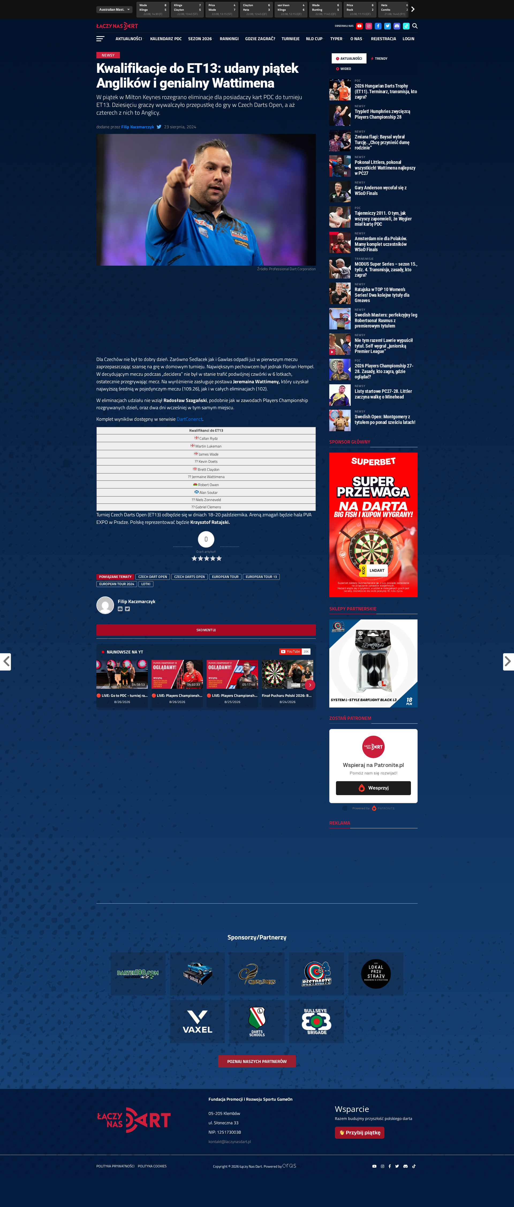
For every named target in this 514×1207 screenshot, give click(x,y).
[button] (102, 685)
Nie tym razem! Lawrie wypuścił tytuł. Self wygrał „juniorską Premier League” (384, 345)
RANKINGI (229, 38)
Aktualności (129, 38)
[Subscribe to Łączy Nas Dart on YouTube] (295, 651)
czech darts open (189, 576)
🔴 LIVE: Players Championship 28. (177, 695)
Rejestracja (383, 38)
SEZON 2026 (200, 38)
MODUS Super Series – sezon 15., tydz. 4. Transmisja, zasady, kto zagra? (386, 269)
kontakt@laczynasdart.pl (230, 1141)
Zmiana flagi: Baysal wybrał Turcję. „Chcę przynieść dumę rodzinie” (382, 142)
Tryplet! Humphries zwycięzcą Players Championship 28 (382, 113)
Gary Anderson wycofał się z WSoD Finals (381, 190)
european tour (225, 576)
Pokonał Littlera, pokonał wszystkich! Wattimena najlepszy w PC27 (385, 167)
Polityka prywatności (115, 1166)
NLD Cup (314, 38)
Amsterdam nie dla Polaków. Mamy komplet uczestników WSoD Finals (381, 244)
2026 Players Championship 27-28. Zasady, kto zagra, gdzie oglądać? (384, 371)
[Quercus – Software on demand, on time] (291, 1166)
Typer (336, 38)
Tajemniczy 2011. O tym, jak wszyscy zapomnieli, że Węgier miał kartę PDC (383, 218)
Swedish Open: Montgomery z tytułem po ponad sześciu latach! (385, 419)
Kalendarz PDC (166, 38)
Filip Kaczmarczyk (137, 126)
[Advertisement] (206, 316)
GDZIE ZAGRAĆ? (260, 38)
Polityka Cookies (152, 1166)
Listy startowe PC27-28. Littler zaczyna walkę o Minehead (383, 393)
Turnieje (291, 38)
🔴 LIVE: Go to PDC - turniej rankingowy (122, 695)
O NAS (356, 38)
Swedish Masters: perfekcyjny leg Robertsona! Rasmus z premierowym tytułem (386, 320)
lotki (145, 583)
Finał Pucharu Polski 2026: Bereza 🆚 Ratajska (287, 695)
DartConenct (189, 419)
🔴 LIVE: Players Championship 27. (232, 695)
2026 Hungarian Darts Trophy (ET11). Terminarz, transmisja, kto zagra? (386, 91)
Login (408, 38)
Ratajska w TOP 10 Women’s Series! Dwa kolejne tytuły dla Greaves (382, 295)
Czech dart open (152, 576)
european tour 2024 (116, 583)
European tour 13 (261, 576)
